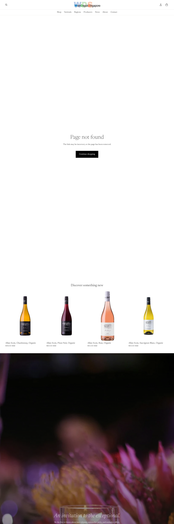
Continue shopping (87, 154)
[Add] (41, 336)
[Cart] (167, 5)
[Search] (6, 5)
